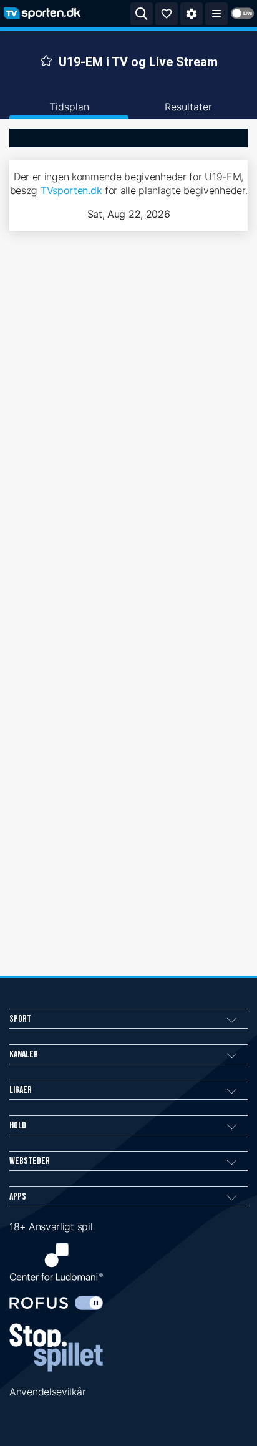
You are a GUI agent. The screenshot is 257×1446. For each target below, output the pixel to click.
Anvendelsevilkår (47, 1391)
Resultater (188, 106)
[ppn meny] (216, 13)
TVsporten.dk (71, 190)
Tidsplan (69, 106)
